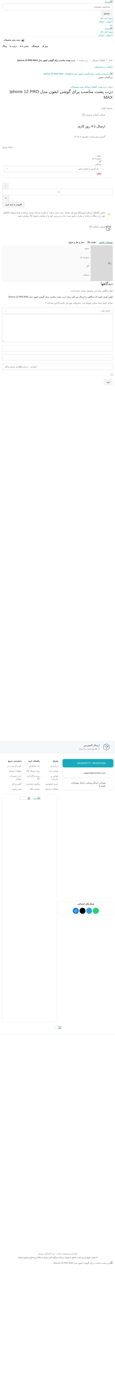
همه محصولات (77, 87)
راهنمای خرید (34, 761)
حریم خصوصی (51, 784)
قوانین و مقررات (54, 777)
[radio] (52, 155)
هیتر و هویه (16, 789)
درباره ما (54, 766)
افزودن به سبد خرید (13, 204)
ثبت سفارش (34, 766)
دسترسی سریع (14, 761)
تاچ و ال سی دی (14, 766)
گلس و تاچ (16, 784)
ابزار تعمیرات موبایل (15, 777)
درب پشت (83, 60)
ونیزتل (55, 761)
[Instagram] (83, 911)
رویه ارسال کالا (33, 771)
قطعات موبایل (98, 60)
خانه (110, 60)
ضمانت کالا (35, 789)
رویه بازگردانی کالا (33, 777)
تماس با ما (53, 771)
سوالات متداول (51, 789)
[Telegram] (89, 911)
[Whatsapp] (96, 911)
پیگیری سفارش (33, 784)
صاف (99, 173)
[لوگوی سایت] (109, 1)
